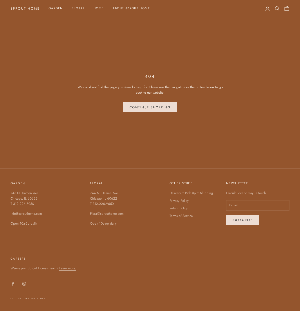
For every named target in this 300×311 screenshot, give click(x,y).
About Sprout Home (131, 8)
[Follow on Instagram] (24, 284)
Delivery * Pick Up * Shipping (191, 193)
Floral (78, 8)
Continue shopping (150, 107)
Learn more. (67, 268)
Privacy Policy (179, 200)
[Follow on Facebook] (13, 284)
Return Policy (179, 208)
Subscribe (243, 220)
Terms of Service (181, 215)
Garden (56, 8)
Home (99, 8)
